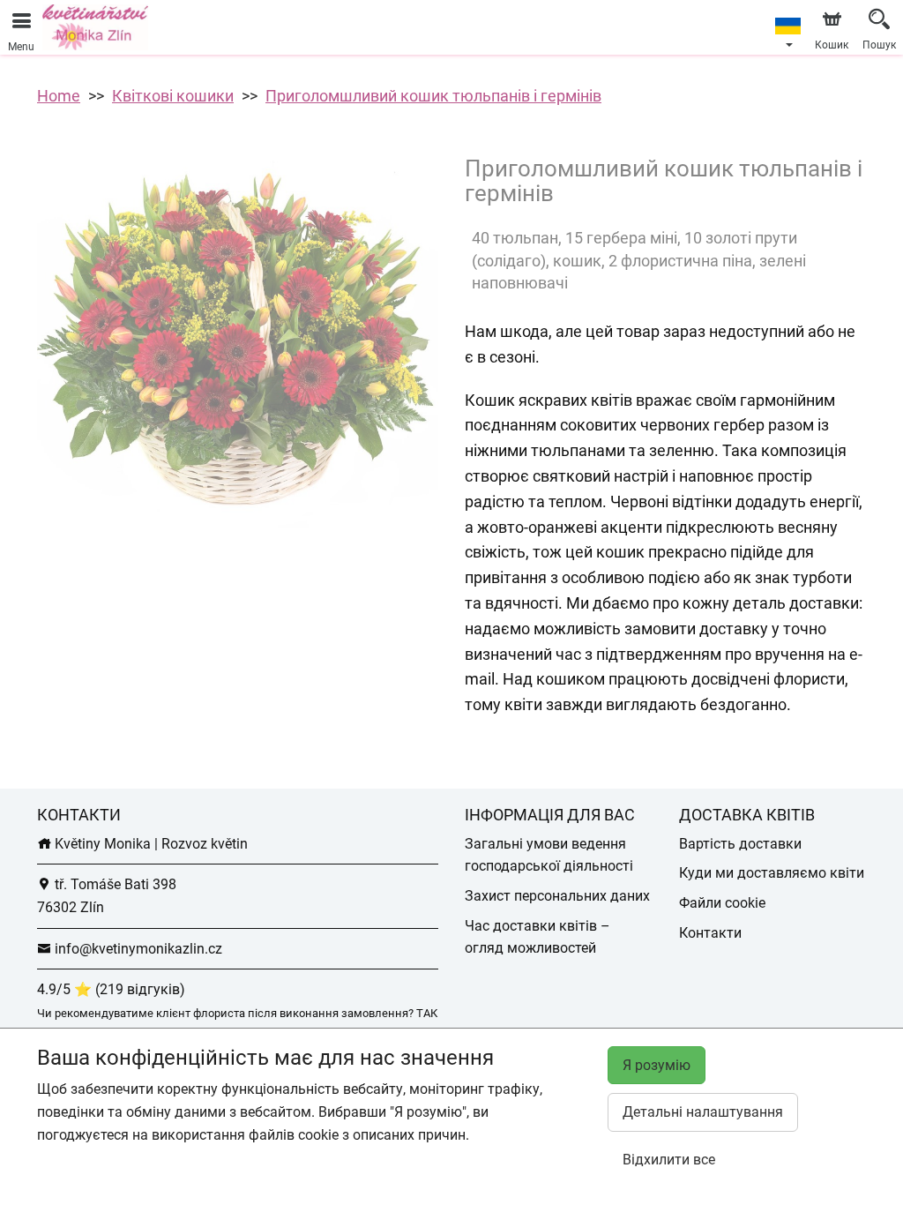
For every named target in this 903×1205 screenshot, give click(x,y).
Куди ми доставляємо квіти (771, 872)
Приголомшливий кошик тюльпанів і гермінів (433, 95)
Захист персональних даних (557, 895)
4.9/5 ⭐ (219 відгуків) (111, 989)
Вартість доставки (740, 843)
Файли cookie (722, 902)
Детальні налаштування (703, 1112)
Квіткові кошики (173, 95)
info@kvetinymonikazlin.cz (136, 948)
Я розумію (656, 1065)
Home (58, 95)
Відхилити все (669, 1159)
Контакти (710, 932)
